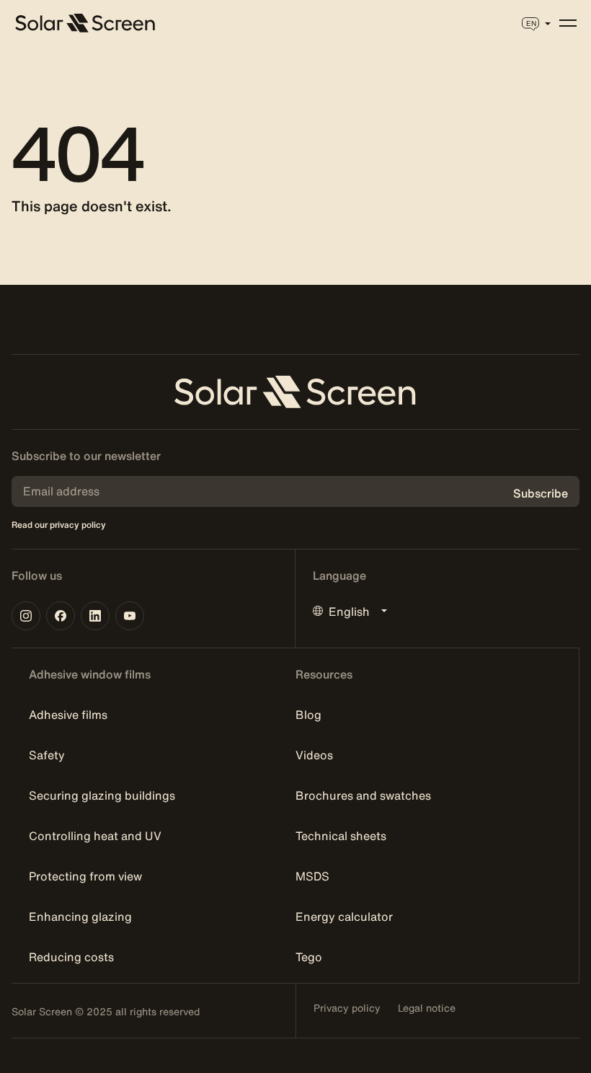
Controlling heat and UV (95, 836)
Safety (47, 755)
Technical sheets (341, 836)
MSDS (312, 876)
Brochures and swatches (363, 795)
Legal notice (427, 1008)
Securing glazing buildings (102, 795)
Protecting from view (85, 876)
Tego (309, 957)
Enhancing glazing (80, 916)
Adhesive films (68, 714)
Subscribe (540, 493)
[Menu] (567, 23)
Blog (308, 714)
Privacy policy (347, 1008)
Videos (314, 755)
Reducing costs (71, 957)
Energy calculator (344, 916)
